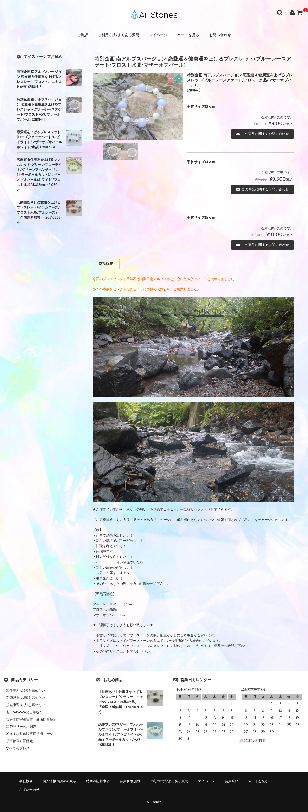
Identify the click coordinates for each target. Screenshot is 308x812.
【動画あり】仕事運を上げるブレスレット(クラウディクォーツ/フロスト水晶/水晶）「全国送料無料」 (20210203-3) (121, 702)
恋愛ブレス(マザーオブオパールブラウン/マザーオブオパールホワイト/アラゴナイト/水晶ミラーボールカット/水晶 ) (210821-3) (121, 735)
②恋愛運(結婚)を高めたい (25, 698)
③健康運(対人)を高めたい (25, 705)
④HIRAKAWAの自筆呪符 (24, 712)
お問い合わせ (220, 35)
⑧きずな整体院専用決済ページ (29, 734)
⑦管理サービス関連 (21, 727)
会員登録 (231, 781)
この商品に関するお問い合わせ (265, 134)
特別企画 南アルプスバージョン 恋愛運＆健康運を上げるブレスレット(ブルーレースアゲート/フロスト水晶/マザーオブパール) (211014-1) (39, 110)
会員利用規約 (130, 781)
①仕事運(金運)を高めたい (25, 691)
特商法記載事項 (98, 781)
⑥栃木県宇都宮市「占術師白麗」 (31, 719)
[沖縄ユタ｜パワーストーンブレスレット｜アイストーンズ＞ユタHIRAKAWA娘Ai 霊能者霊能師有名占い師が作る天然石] (154, 15)
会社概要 (26, 781)
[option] (138, 106)
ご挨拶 (82, 35)
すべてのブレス (18, 748)
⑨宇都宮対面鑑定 (19, 741)
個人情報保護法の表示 (59, 781)
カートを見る (188, 35)
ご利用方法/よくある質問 (118, 35)
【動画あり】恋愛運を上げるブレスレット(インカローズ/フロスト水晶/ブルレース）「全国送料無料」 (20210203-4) (39, 213)
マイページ (158, 35)
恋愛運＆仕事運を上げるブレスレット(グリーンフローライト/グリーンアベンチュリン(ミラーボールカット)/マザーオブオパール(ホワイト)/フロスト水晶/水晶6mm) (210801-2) (39, 175)
